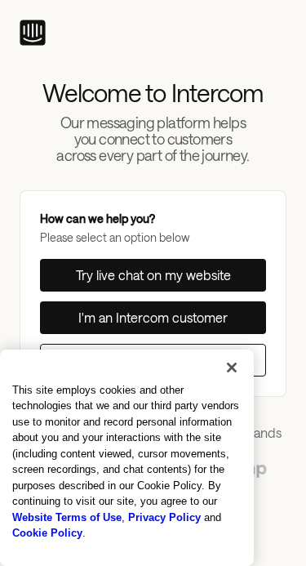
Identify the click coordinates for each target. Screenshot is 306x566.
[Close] (232, 368)
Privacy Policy (164, 517)
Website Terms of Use (67, 517)
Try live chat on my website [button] (153, 275)
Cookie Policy (47, 533)
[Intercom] (33, 33)
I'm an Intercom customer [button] (153, 317)
